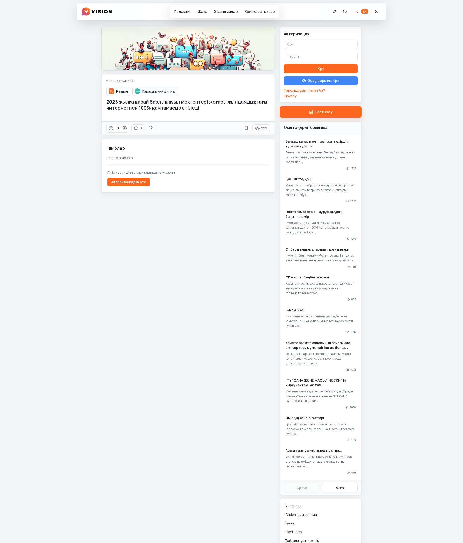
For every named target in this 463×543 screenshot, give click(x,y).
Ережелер (293, 532)
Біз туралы (293, 505)
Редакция (182, 11)
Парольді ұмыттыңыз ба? (304, 90)
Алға (340, 487)
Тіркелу (290, 96)
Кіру (321, 68)
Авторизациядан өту (128, 182)
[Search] (345, 11)
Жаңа (202, 11)
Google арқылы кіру (323, 80)
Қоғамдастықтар (260, 11)
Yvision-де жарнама (301, 514)
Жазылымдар (226, 11)
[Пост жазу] (334, 11)
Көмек (290, 523)
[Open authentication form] (376, 11)
